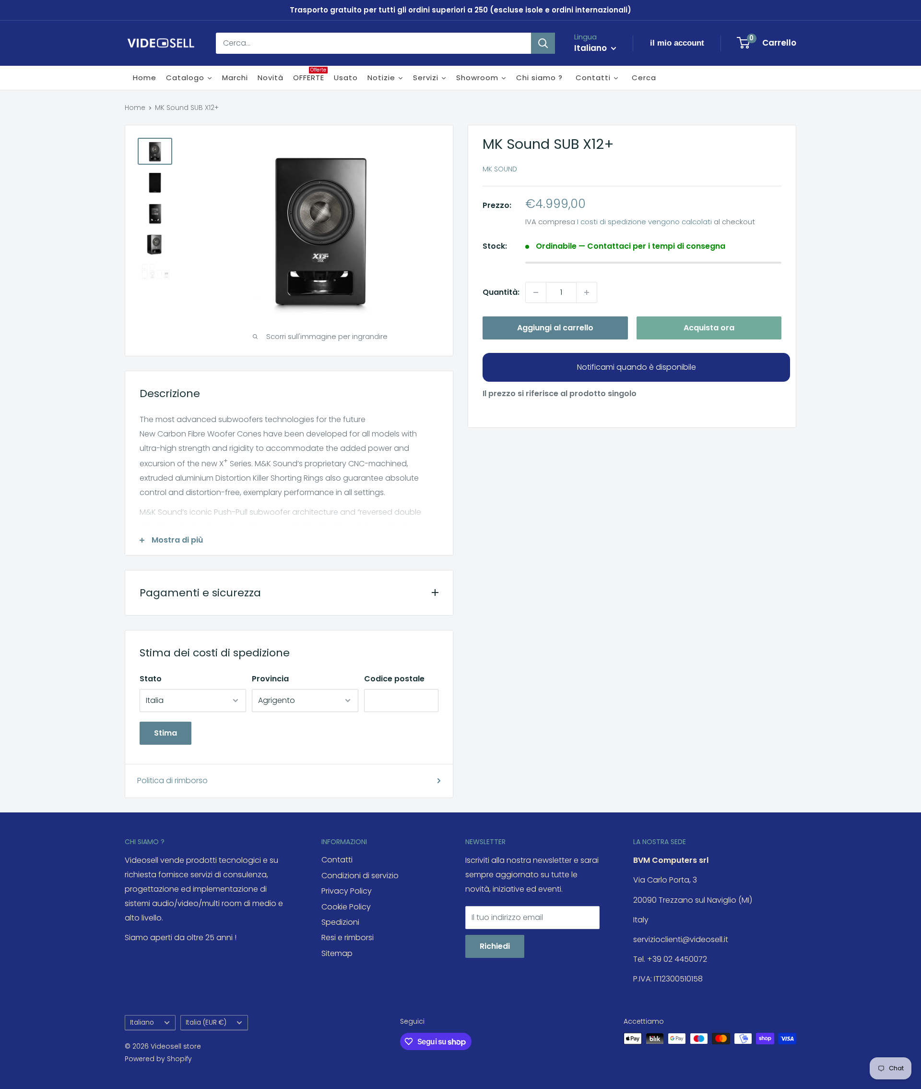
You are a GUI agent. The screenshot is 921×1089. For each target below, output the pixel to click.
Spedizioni (340, 922)
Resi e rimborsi (347, 937)
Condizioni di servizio (360, 875)
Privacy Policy (346, 890)
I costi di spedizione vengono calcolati (644, 222)
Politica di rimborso (172, 780)
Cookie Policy (346, 906)
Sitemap (337, 953)
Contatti (337, 859)
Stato (151, 678)
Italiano (142, 1022)
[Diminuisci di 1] (536, 292)
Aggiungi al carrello (555, 327)
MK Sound (500, 169)
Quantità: (501, 292)
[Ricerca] (543, 43)
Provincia (270, 678)
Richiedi (495, 946)
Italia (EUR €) (206, 1022)
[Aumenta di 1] (587, 292)
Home (135, 107)
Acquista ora (709, 327)
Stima (165, 732)
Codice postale (394, 678)
